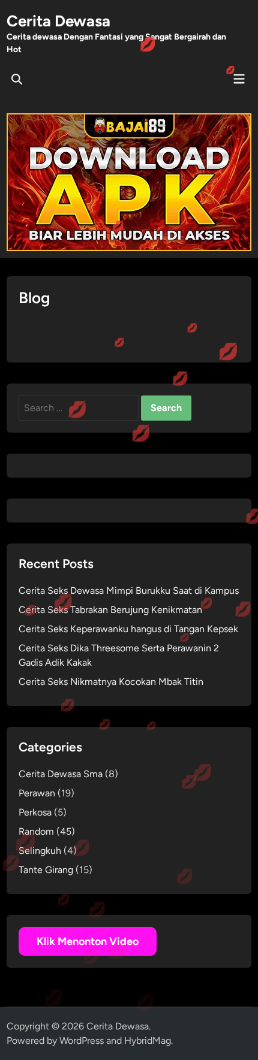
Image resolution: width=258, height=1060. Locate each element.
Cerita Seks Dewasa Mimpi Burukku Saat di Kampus (129, 590)
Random (36, 831)
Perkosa (35, 812)
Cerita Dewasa (58, 21)
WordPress (81, 1040)
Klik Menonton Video (88, 941)
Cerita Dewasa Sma (61, 774)
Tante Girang (46, 869)
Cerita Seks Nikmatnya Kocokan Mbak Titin (111, 681)
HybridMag (147, 1040)
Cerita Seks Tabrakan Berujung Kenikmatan (110, 609)
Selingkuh (40, 850)
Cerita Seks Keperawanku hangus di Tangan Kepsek (128, 629)
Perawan (37, 793)
